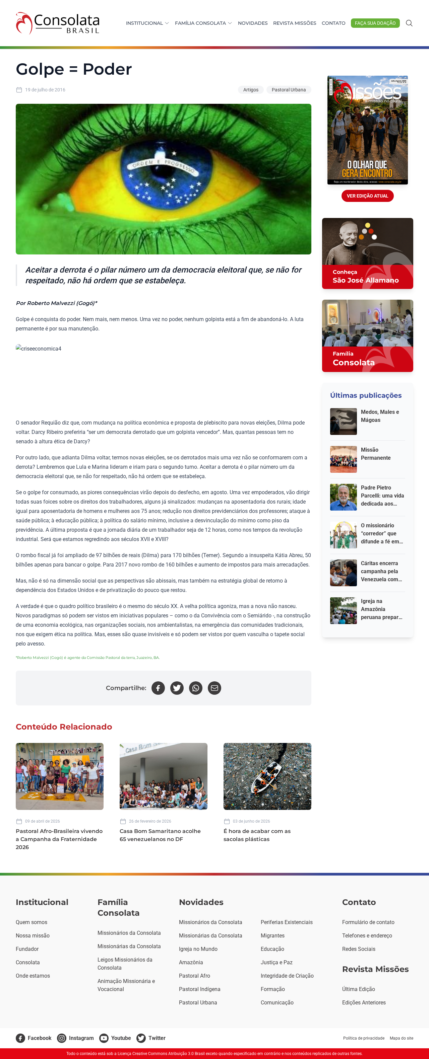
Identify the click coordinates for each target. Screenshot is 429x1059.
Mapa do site (401, 1038)
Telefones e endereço (367, 935)
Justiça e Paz (277, 962)
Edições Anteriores (364, 1002)
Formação (273, 989)
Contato (334, 23)
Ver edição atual (367, 196)
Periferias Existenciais (287, 922)
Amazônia (191, 962)
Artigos (250, 89)
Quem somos (31, 922)
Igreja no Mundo (198, 949)
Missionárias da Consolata (129, 946)
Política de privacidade (363, 1038)
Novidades (253, 23)
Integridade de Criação (287, 976)
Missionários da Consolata (129, 933)
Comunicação (277, 1002)
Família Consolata (200, 23)
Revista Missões (294, 23)
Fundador (27, 949)
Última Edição (358, 989)
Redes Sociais (358, 949)
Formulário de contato (368, 922)
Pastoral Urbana (289, 89)
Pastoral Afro (194, 976)
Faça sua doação (375, 23)
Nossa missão (33, 935)
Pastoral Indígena (200, 989)
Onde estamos (33, 976)
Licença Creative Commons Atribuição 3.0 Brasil (161, 1053)
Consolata (28, 962)
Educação (272, 949)
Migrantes (273, 935)
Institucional (144, 23)
